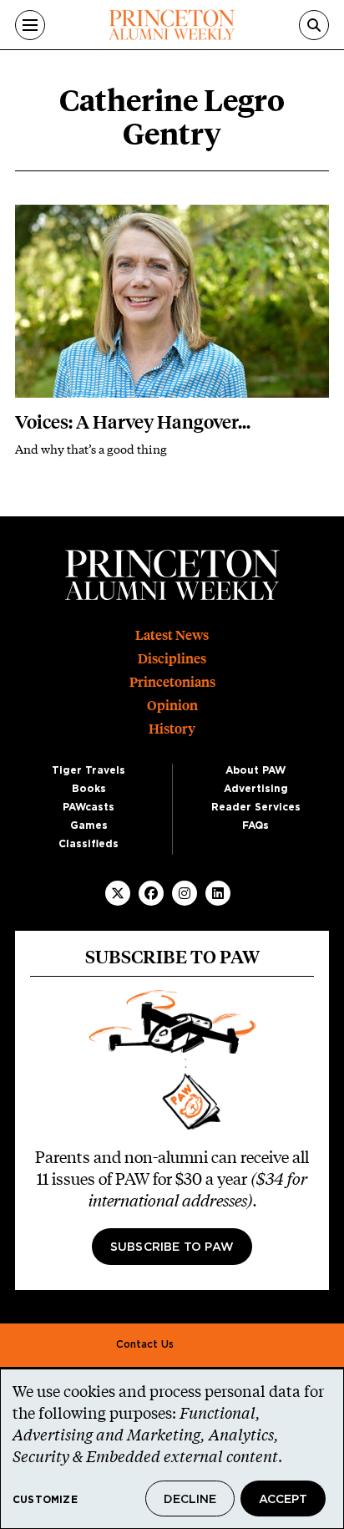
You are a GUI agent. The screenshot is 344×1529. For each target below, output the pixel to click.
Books (89, 789)
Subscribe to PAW (172, 1247)
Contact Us (145, 1344)
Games (89, 825)
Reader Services (256, 807)
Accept (283, 1500)
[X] (117, 893)
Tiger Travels (88, 770)
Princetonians (172, 682)
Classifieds (88, 844)
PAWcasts (88, 807)
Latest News (172, 635)
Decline (190, 1500)
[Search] (314, 25)
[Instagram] (184, 893)
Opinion (172, 706)
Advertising (256, 789)
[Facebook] (151, 893)
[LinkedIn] (218, 893)
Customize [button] (45, 1500)
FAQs (255, 825)
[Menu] (30, 25)
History (172, 729)
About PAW (255, 770)
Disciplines (172, 659)
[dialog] (172, 1449)
